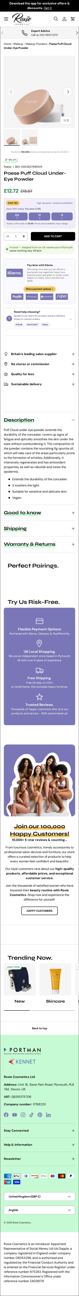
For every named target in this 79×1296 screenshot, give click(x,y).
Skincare (55, 1001)
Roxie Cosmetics (22, 1222)
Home (7, 44)
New (20, 1001)
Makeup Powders (36, 44)
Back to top (39, 1028)
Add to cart (53, 236)
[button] (73, 19)
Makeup (18, 44)
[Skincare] (55, 979)
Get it (48, 8)
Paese (7, 166)
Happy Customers (39, 911)
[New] (19, 979)
